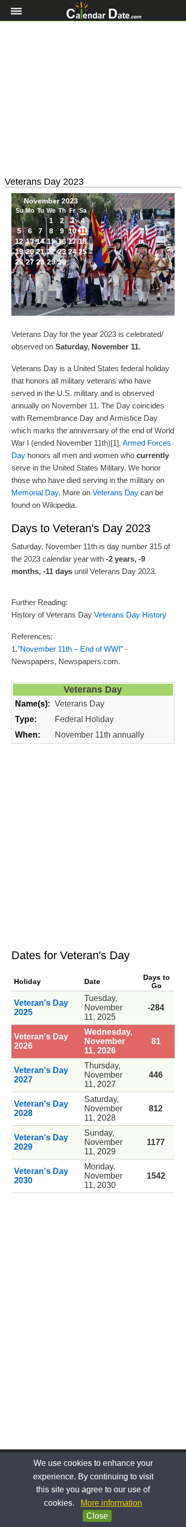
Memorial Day (34, 492)
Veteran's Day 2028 (41, 1108)
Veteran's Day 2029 (41, 1142)
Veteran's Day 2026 (41, 1041)
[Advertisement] (93, 98)
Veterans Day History (130, 614)
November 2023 (51, 201)
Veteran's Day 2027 (41, 1075)
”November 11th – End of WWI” (70, 648)
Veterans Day (115, 492)
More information (111, 1503)
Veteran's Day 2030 (41, 1176)
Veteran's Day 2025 (41, 1008)
